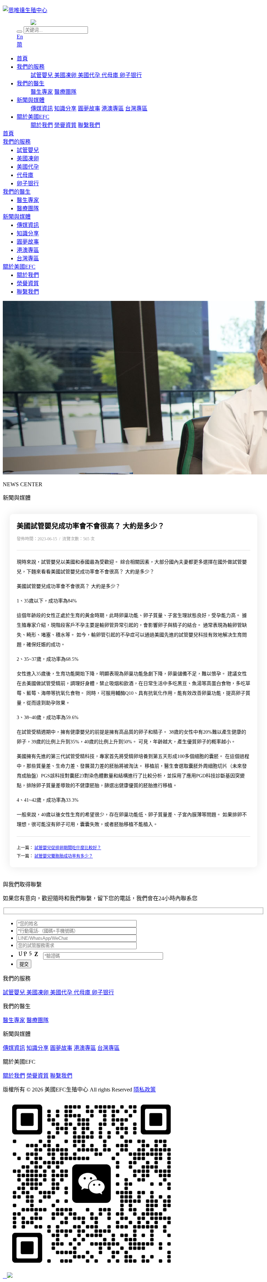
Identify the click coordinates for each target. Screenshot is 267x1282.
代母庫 (111, 75)
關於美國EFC (33, 117)
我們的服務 (30, 67)
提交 (24, 964)
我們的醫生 (30, 83)
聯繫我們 (89, 125)
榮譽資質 (65, 125)
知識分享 (65, 108)
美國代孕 (90, 75)
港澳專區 (113, 108)
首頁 (22, 58)
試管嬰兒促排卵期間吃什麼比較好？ (67, 847)
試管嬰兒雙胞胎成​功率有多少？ (63, 856)
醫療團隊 (65, 92)
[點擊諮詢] (5, 1276)
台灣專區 (136, 108)
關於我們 (42, 125)
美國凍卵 (66, 75)
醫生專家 (42, 92)
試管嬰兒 (42, 75)
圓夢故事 (89, 108)
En (20, 37)
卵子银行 (131, 75)
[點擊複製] (6, 1276)
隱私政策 (145, 1090)
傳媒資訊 (42, 108)
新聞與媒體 (30, 100)
